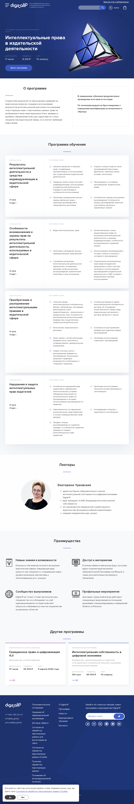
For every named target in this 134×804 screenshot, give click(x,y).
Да (10, 797)
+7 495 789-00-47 (14, 714)
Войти (116, 8)
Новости (63, 713)
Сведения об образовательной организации (40, 715)
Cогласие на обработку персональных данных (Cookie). (42, 791)
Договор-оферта (40, 723)
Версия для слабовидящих (116, 2)
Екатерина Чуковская (74, 485)
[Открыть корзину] (125, 7)
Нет (23, 797)
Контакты (63, 725)
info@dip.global (12, 718)
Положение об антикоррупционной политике (41, 778)
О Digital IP (64, 704)
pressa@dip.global (13, 722)
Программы (64, 709)
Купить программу (18, 68)
